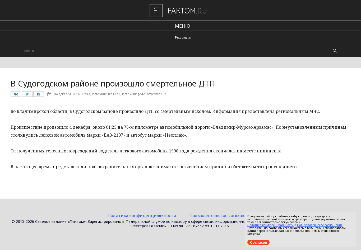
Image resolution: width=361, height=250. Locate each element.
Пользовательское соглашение (221, 215)
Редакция (183, 37)
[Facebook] (38, 95)
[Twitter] (27, 95)
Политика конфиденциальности (142, 215)
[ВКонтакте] (16, 95)
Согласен (258, 242)
